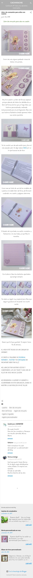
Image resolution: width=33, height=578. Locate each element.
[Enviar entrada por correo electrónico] (2, 404)
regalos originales (8, 414)
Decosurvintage (13, 457)
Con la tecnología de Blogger (17, 571)
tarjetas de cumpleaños (9, 511)
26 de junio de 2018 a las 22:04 (14, 459)
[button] (31, 12)
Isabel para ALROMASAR (15, 424)
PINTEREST (4, 360)
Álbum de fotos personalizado (11, 549)
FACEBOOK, (22, 357)
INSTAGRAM (21, 360)
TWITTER (11, 360)
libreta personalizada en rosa (11, 530)
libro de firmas (7, 411)
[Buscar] (31, 3)
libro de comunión (15, 408)
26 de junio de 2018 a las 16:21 (20, 442)
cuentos (4, 408)
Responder (10, 438)
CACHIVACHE (16, 3)
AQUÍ (25, 148)
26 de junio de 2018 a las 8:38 (14, 426)
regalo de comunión (20, 411)
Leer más (29, 525)
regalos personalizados (9, 417)
